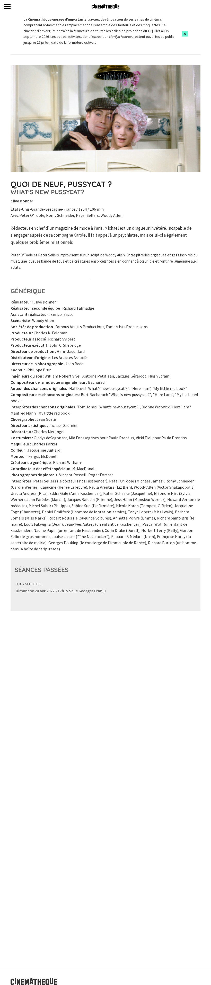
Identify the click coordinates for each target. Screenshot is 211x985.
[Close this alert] (185, 34)
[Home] (105, 6)
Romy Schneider (29, 584)
